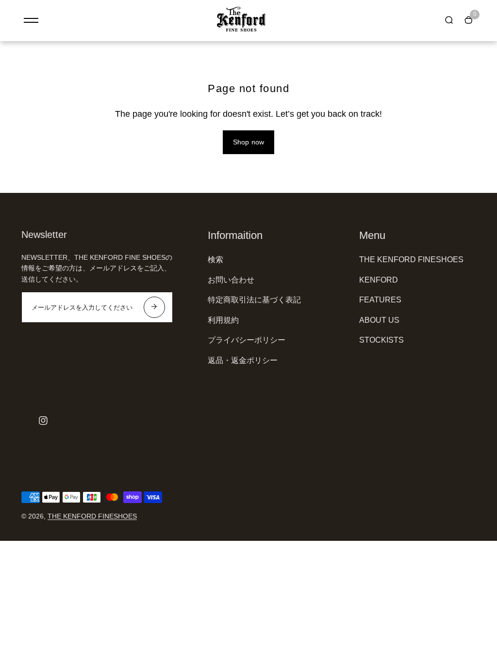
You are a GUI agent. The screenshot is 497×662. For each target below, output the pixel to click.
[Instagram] (43, 420)
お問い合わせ (231, 280)
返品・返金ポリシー (243, 360)
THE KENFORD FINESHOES (411, 259)
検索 (215, 259)
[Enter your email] (154, 307)
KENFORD (378, 280)
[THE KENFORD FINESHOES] (241, 29)
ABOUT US (379, 320)
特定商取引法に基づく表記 (254, 300)
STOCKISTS (381, 340)
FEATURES (380, 300)
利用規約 (223, 320)
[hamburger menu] (31, 20)
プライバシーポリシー (246, 340)
